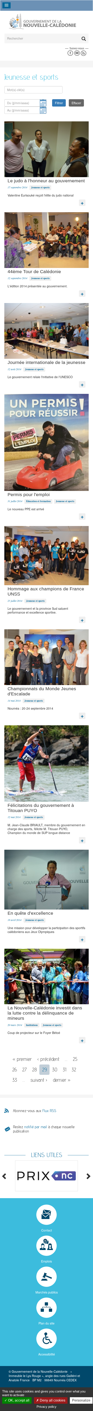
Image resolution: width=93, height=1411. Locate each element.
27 (24, 1069)
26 (14, 1069)
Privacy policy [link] (46, 1406)
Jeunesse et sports (40, 187)
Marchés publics (46, 1292)
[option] (46, 1175)
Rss (84, 53)
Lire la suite (82, 202)
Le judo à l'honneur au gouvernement (46, 180)
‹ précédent (48, 1059)
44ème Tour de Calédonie (34, 271)
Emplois (46, 1261)
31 (64, 1069)
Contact (46, 1230)
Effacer (76, 103)
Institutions (32, 1025)
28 (34, 1069)
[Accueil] (42, 21)
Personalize (81, 1400)
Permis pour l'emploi (29, 494)
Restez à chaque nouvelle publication (44, 1129)
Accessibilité (46, 1354)
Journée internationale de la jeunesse (46, 362)
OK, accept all (18, 1400)
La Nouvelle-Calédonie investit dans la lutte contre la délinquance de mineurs (45, 1013)
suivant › (38, 1080)
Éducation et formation (38, 501)
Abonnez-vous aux (34, 1111)
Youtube (77, 53)
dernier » (62, 1080)
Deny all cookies (52, 1400)
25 (75, 1059)
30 (54, 1069)
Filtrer (59, 103)
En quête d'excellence (30, 913)
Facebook (70, 53)
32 (74, 1069)
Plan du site (46, 1323)
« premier (22, 1059)
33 (14, 1080)
